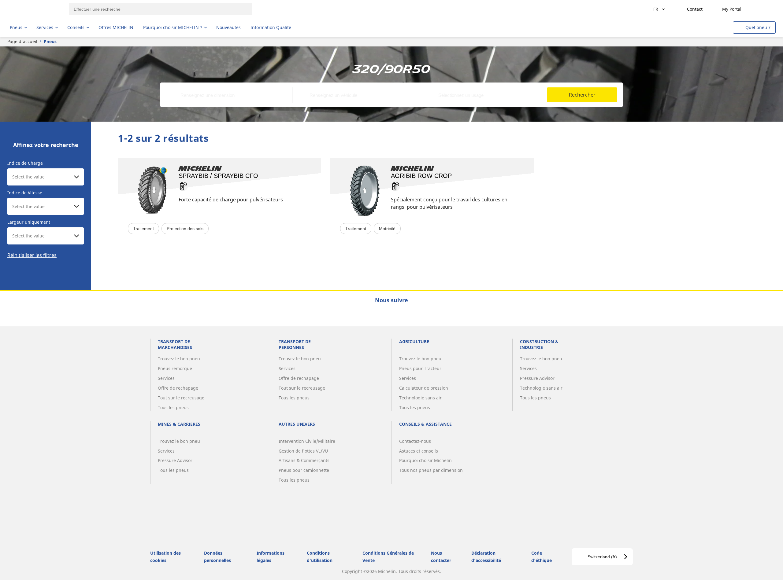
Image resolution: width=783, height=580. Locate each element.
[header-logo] (34, 9)
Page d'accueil (22, 41)
